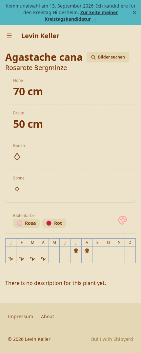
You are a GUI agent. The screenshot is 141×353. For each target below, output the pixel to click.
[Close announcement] (134, 12)
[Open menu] (9, 35)
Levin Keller (40, 35)
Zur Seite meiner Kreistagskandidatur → (81, 15)
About (47, 316)
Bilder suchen (111, 57)
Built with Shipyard (112, 339)
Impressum (20, 316)
